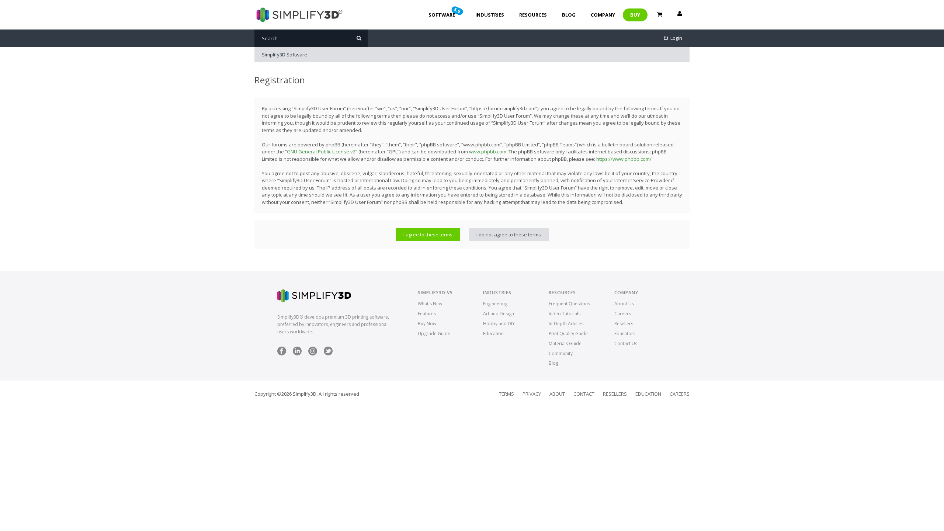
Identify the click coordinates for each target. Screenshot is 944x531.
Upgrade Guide (434, 333)
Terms (506, 394)
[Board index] (298, 14)
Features (427, 313)
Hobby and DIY (499, 323)
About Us (624, 304)
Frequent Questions (569, 304)
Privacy (532, 394)
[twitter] (328, 354)
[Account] (680, 15)
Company (603, 14)
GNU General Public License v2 (321, 151)
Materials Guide (565, 343)
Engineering (495, 304)
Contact (583, 394)
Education (493, 333)
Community (561, 353)
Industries (489, 14)
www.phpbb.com (487, 151)
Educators (624, 333)
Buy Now (427, 323)
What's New (430, 304)
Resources (533, 14)
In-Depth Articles (566, 323)
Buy (635, 14)
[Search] (359, 38)
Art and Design (498, 313)
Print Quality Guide (568, 333)
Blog (569, 14)
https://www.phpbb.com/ (624, 159)
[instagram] (312, 354)
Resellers (623, 323)
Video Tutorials (564, 313)
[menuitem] (673, 38)
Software (445, 12)
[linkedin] (297, 354)
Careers (622, 313)
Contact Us (625, 343)
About (557, 394)
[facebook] (281, 354)
